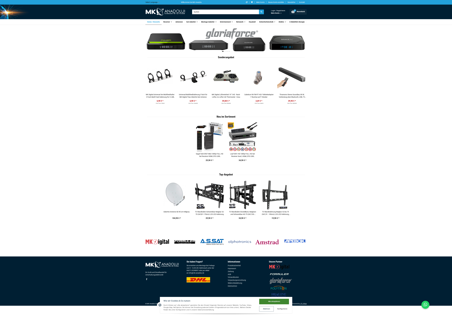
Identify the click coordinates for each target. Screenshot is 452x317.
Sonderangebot (226, 57)
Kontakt (302, 2)
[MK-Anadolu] (165, 11)
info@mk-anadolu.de (196, 273)
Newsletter (291, 2)
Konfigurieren (282, 309)
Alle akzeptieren (274, 301)
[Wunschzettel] (251, 2)
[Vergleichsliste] (246, 2)
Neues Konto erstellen (276, 2)
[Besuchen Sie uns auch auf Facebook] (146, 279)
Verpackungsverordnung (237, 280)
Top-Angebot (226, 174)
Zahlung (231, 271)
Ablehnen (266, 309)
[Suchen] (261, 12)
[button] (278, 11)
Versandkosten (233, 277)
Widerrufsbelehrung (235, 283)
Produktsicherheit (234, 265)
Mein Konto (260, 2)
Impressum (232, 268)
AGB (229, 274)
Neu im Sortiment (226, 116)
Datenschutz (232, 286)
